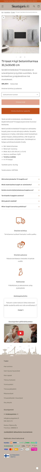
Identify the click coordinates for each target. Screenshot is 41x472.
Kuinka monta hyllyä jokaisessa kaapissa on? (18, 190)
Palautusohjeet (8, 393)
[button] (2, 6)
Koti (3, 12)
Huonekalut (7, 12)
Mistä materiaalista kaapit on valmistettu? (17, 185)
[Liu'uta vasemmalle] (16, 57)
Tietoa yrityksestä (9, 380)
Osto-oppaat (8, 375)
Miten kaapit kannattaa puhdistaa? (14, 207)
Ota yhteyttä (8, 402)
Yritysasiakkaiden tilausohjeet (13, 398)
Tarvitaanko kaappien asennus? (13, 196)
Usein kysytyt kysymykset (12, 371)
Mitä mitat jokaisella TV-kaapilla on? (15, 179)
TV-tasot (13, 12)
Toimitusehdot (8, 384)
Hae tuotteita (8, 366)
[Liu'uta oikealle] (25, 57)
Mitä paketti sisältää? (9, 201)
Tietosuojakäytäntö (10, 389)
